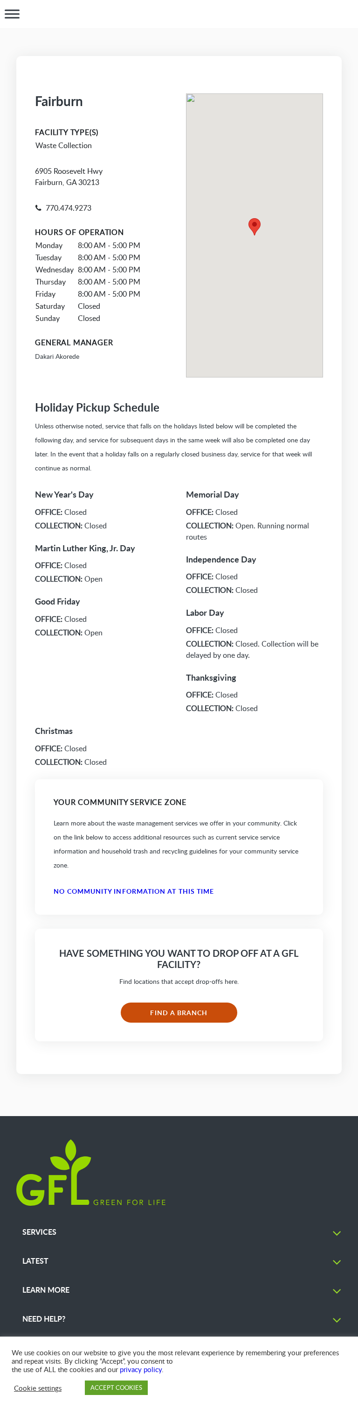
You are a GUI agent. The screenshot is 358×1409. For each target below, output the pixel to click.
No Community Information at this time (134, 891)
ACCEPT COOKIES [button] (116, 1387)
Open (69, 579)
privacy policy (141, 1369)
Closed (61, 512)
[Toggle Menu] (12, 14)
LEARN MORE (45, 1289)
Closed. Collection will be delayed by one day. (252, 649)
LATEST (35, 1260)
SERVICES (39, 1231)
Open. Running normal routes (247, 531)
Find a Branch (178, 1012)
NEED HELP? (43, 1318)
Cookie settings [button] (38, 1388)
